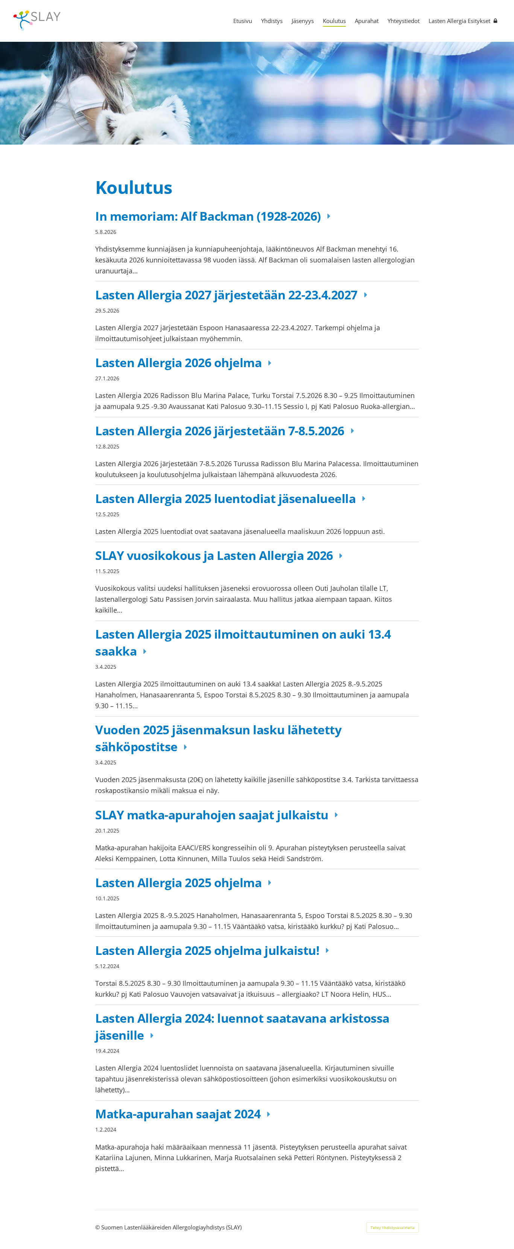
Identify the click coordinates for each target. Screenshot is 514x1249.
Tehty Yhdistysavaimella (393, 1227)
